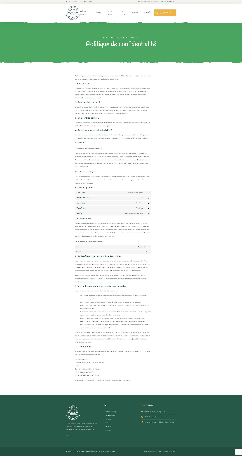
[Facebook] (67, 435)
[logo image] (73, 12)
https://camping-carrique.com (94, 88)
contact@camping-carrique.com (149, 1)
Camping (99, 12)
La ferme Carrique (83, 12)
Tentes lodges (109, 12)
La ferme (123, 12)
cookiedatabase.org (114, 380)
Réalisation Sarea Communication (103, 451)
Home (105, 37)
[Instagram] (72, 435)
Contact (146, 12)
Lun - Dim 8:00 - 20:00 (170, 1)
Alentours (135, 12)
